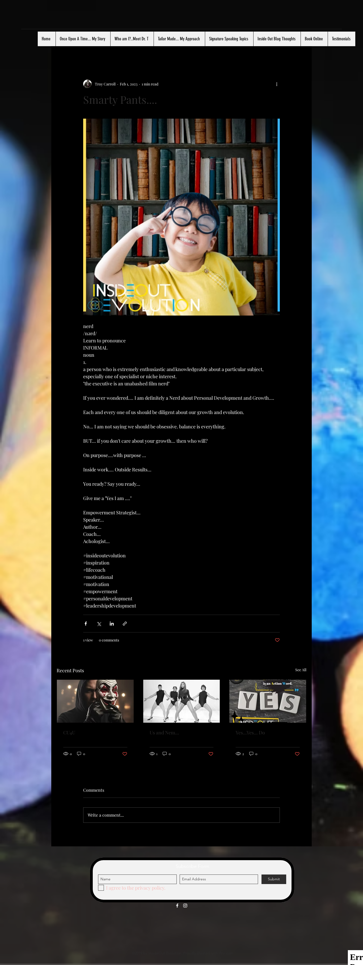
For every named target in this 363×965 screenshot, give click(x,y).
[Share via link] (124, 623)
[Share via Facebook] (85, 623)
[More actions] (276, 84)
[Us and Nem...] (181, 701)
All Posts (66, 47)
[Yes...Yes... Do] (267, 701)
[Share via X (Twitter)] (98, 623)
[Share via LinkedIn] (111, 623)
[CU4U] (95, 701)
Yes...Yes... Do (250, 732)
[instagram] (185, 905)
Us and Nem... (164, 732)
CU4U (69, 732)
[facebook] (177, 905)
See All (300, 669)
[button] (299, 47)
